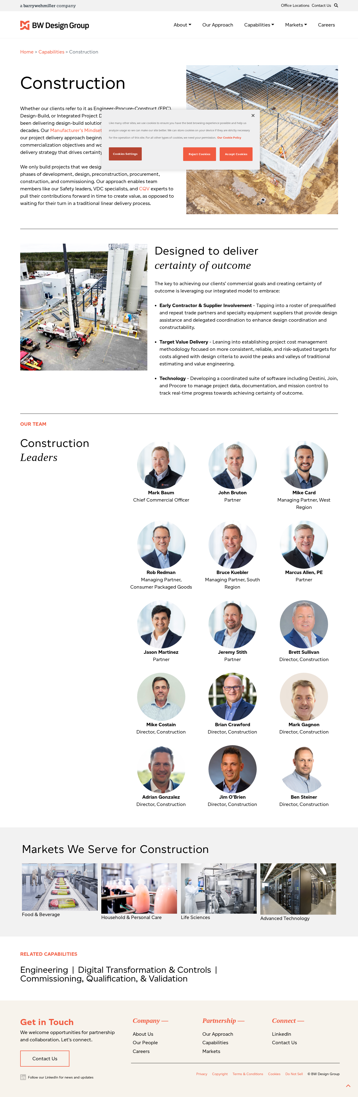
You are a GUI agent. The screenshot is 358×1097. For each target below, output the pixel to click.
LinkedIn (281, 1034)
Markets (294, 25)
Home (27, 52)
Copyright (220, 1074)
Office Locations (295, 5)
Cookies (274, 1074)
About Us (143, 1034)
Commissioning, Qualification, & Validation (104, 978)
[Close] (253, 115)
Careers (326, 25)
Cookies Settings (125, 154)
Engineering (45, 969)
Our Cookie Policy (229, 137)
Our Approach (217, 25)
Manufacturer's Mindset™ (77, 130)
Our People (145, 1042)
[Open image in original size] (54, 25)
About (180, 25)
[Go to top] (348, 1086)
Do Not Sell (294, 1074)
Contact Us (321, 5)
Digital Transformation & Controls (146, 969)
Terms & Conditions (248, 1074)
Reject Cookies (199, 154)
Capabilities (257, 25)
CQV (144, 189)
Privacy (201, 1074)
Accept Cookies (236, 154)
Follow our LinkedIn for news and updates (60, 1077)
